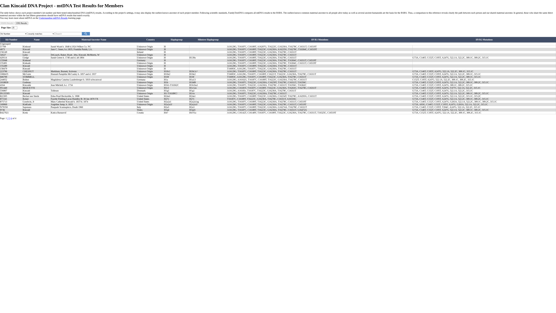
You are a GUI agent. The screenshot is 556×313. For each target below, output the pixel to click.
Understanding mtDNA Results (53, 18)
